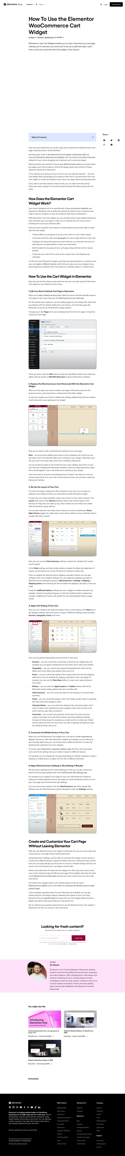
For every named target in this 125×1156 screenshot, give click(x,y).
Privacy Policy (73, 944)
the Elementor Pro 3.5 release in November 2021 (67, 154)
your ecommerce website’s (77, 208)
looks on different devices (46, 264)
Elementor (41, 37)
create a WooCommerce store (49, 295)
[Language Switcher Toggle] (101, 4)
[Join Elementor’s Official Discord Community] (21, 1107)
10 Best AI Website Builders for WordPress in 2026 (78, 1032)
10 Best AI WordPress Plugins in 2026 (40, 1060)
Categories (30, 4)
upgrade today (49, 898)
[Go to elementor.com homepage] (10, 4)
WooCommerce (49, 37)
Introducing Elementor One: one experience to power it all (43, 1032)
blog (20, 4)
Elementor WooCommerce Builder (50, 157)
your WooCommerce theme (71, 164)
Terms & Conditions (62, 944)
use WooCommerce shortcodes (43, 876)
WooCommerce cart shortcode (71, 298)
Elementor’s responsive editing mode (56, 749)
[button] (104, 140)
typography (61, 238)
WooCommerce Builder (38, 885)
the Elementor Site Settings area (74, 772)
